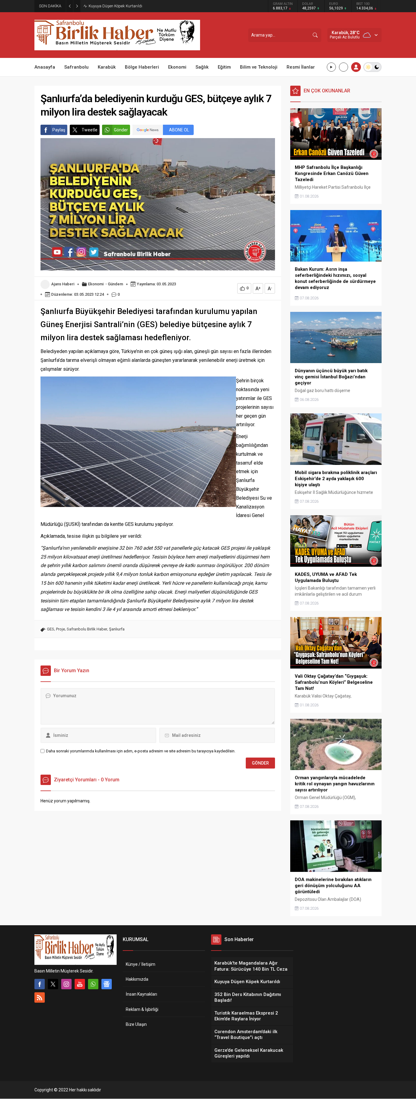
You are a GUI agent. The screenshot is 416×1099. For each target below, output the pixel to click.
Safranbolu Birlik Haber (87, 629)
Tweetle (89, 129)
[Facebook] (39, 984)
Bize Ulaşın (136, 1024)
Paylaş (58, 129)
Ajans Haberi (62, 284)
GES (50, 629)
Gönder (121, 129)
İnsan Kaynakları (141, 994)
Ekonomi (96, 284)
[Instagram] (66, 984)
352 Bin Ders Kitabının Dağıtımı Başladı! (123, 6)
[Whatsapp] (93, 984)
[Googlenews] (106, 984)
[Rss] (39, 997)
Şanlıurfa (117, 629)
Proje (60, 629)
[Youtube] (80, 984)
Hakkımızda (137, 979)
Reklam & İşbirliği (142, 1009)
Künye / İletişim (140, 964)
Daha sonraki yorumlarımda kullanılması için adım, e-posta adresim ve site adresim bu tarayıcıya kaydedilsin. (140, 751)
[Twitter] (53, 984)
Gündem (115, 284)
